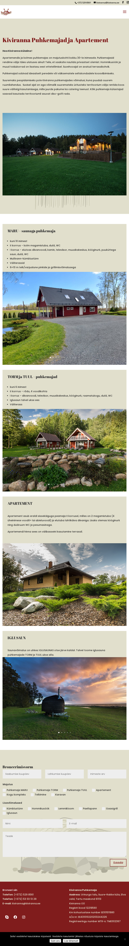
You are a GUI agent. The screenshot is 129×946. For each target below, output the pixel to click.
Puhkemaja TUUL (77, 790)
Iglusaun (12, 813)
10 (76, 357)
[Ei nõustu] (124, 939)
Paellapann (90, 808)
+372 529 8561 (84, 2)
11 (78, 357)
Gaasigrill (112, 808)
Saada (118, 862)
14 (81, 618)
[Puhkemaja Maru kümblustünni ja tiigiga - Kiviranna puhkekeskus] (64, 364)
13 (78, 618)
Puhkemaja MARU (17, 790)
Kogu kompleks (16, 794)
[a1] (64, 625)
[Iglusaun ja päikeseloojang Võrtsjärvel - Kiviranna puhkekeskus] (64, 739)
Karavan (60, 794)
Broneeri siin (10, 890)
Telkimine (40, 794)
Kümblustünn (15, 808)
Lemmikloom (66, 808)
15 (84, 618)
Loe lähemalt (71, 940)
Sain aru (55, 940)
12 (80, 484)
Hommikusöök (40, 808)
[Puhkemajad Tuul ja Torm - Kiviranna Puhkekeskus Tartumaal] (64, 490)
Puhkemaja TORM (47, 790)
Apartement (103, 790)
